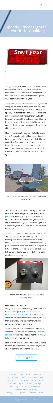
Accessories (23, 380)
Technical (37, 374)
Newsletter (35, 386)
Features (12, 374)
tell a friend (10, 338)
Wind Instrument (36, 377)
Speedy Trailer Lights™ (16, 392)
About (24, 386)
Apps (21, 383)
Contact (32, 392)
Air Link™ (10, 380)
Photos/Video (13, 377)
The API (12, 383)
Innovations (25, 374)
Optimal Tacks (37, 380)
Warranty (14, 386)
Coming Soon (26, 357)
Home (42, 392)
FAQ (23, 377)
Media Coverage (34, 383)
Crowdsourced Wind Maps (25, 389)
